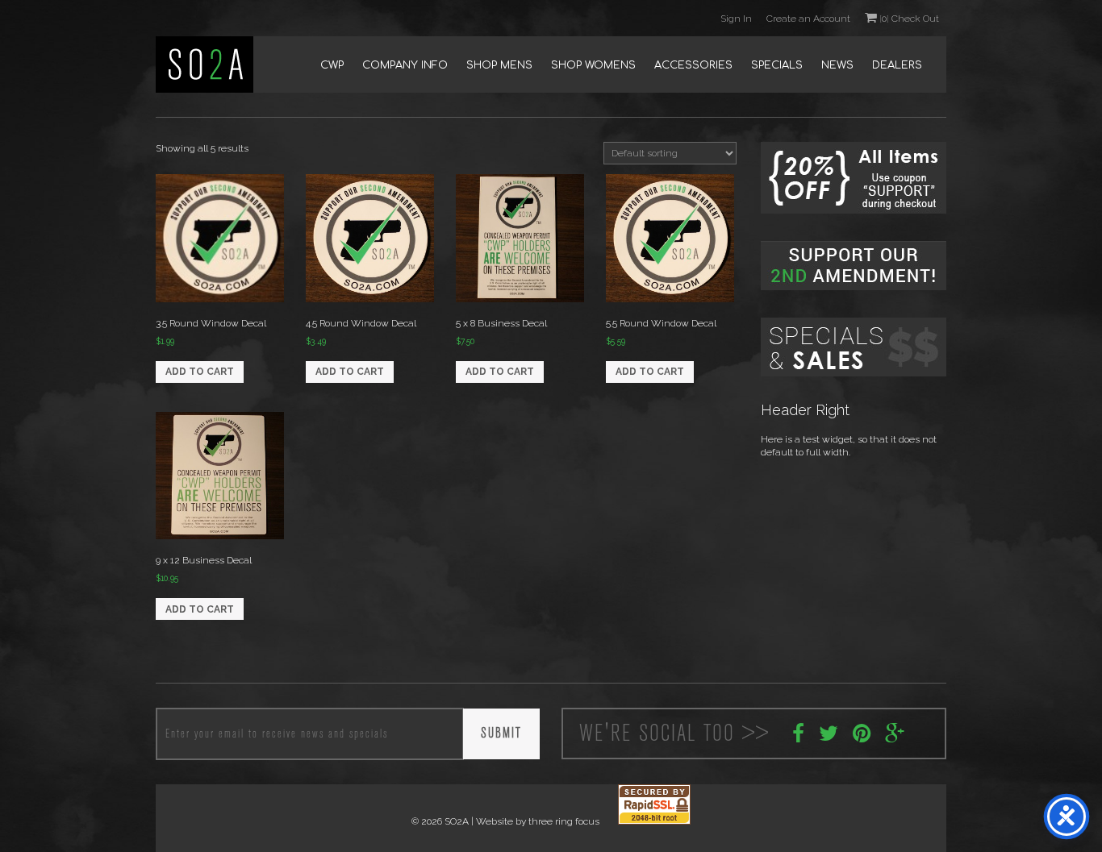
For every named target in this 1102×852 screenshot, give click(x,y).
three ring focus (563, 821)
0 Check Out (909, 18)
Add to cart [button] (199, 371)
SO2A (204, 64)
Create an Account (808, 18)
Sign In (736, 18)
